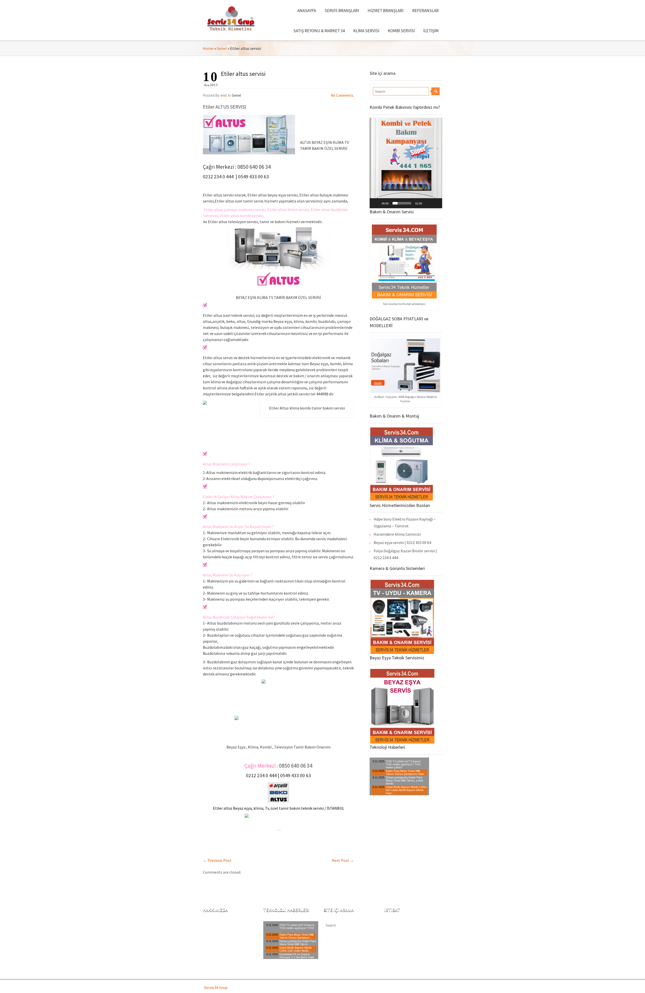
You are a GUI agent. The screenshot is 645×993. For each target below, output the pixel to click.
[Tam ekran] (435, 203)
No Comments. (342, 95)
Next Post (343, 860)
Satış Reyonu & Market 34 (319, 30)
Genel (222, 48)
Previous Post (217, 860)
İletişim (431, 30)
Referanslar (425, 10)
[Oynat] (376, 203)
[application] (406, 163)
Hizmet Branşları (386, 10)
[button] (406, 163)
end (223, 95)
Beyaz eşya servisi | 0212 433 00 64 (402, 542)
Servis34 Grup (216, 987)
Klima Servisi (366, 30)
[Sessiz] (427, 203)
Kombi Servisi (401, 30)
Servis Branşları (342, 10)
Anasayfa (306, 10)
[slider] (402, 203)
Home (208, 48)
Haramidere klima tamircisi (397, 534)
